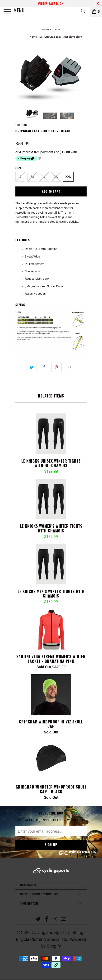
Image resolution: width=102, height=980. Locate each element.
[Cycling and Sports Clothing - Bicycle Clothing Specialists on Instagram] (55, 919)
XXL (68, 176)
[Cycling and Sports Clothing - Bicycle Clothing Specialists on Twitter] (38, 919)
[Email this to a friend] (69, 367)
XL (56, 176)
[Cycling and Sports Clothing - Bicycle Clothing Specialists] (51, 12)
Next (57, 30)
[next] (82, 75)
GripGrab (21, 125)
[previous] (20, 75)
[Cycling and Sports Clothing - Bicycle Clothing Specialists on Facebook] (46, 919)
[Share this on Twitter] (32, 367)
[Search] (82, 11)
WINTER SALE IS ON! (51, 3)
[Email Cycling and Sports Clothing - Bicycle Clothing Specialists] (63, 919)
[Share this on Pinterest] (56, 367)
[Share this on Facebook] (44, 367)
